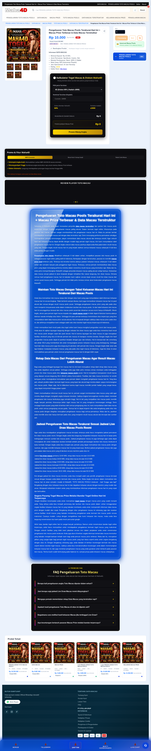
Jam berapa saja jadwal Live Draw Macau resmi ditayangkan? (63, 591)
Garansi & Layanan (84, 731)
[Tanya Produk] (139, 38)
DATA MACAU (101, 4)
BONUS (16, 747)
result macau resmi (80, 313)
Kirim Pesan (14, 702)
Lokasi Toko (82, 701)
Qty (116, 28)
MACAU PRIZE (55, 18)
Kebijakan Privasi (84, 718)
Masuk (144, 4)
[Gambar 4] (34, 66)
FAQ (79, 705)
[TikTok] (17, 712)
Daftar (138, 4)
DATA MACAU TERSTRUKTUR (93, 18)
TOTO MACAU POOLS (71, 18)
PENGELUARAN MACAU (137, 18)
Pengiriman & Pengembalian (88, 724)
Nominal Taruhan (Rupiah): (63, 95)
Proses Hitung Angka (78, 132)
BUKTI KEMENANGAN (105, 747)
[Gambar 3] (26, 66)
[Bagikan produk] (104, 31)
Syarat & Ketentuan (85, 715)
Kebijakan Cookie (84, 721)
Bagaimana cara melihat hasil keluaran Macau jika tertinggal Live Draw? (67, 615)
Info (142, 56)
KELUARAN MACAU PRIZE (115, 18)
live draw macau (46, 456)
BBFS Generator (30, 157)
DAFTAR (75, 747)
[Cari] (33, 10)
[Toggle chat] (145, 745)
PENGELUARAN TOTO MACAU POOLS (121, 4)
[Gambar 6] (18, 74)
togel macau (80, 501)
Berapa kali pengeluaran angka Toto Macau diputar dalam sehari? (65, 583)
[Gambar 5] (10, 74)
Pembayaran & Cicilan (85, 727)
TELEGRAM (45, 747)
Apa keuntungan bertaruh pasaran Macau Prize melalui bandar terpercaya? (69, 623)
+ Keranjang (121, 38)
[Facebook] (7, 712)
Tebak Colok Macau (121, 157)
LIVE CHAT (135, 747)
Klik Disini (63, 69)
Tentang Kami (83, 695)
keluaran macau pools (69, 373)
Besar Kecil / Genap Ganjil (75, 157)
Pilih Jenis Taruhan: (60, 85)
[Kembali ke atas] (146, 739)
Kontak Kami (82, 698)
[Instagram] (12, 712)
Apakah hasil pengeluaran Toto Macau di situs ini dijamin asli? (64, 607)
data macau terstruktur (85, 226)
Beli (132, 38)
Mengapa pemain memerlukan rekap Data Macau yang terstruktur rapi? (67, 599)
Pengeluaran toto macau (44, 256)
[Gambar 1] (10, 66)
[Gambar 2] (18, 66)
